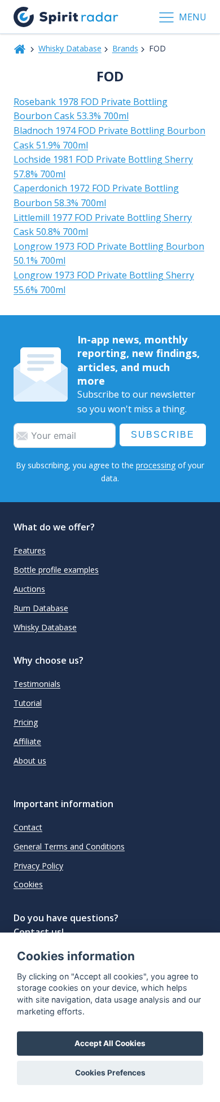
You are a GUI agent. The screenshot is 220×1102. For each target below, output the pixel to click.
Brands (125, 48)
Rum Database (41, 608)
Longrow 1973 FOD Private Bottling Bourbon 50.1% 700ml (109, 253)
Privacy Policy (38, 865)
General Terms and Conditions (69, 846)
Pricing (26, 722)
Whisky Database (70, 48)
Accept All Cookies (110, 1043)
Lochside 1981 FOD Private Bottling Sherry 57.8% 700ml (103, 166)
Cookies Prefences (110, 1072)
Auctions (29, 588)
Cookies (28, 884)
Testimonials (37, 683)
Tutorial (28, 703)
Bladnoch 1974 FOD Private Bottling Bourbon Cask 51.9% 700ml (109, 137)
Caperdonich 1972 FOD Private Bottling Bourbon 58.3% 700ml (96, 195)
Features (30, 550)
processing (155, 465)
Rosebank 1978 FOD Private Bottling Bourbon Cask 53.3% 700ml (91, 109)
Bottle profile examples (56, 569)
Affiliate (27, 741)
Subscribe (163, 434)
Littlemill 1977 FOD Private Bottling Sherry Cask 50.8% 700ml (103, 224)
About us (30, 760)
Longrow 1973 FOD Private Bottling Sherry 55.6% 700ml (104, 282)
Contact (28, 827)
